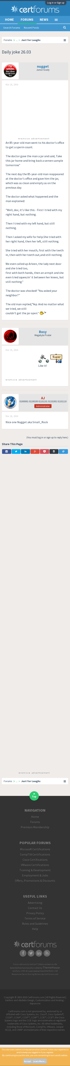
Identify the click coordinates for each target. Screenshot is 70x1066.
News (44, 19)
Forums (27, 19)
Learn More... (39, 1061)
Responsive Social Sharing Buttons (26, 974)
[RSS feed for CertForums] (47, 953)
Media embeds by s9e (48, 964)
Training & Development (35, 870)
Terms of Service (35, 918)
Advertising (35, 903)
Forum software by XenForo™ (25, 964)
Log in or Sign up (55, 2)
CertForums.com (51, 974)
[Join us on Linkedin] (39, 953)
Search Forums (11, 27)
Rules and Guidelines (35, 923)
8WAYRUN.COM (51, 971)
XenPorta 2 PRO (19, 971)
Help (35, 929)
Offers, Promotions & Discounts (35, 880)
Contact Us (35, 908)
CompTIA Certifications (35, 854)
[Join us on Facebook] (23, 953)
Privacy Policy (35, 913)
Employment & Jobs (35, 875)
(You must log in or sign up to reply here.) (47, 437)
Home (9, 19)
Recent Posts (31, 27)
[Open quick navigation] (65, 40)
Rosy (43, 332)
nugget (43, 66)
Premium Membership (35, 827)
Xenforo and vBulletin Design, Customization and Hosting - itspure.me (35, 1002)
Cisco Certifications (35, 860)
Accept (27, 1061)
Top (34, 796)
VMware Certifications (35, 865)
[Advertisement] (34, 111)
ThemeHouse (51, 967)
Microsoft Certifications (35, 849)
